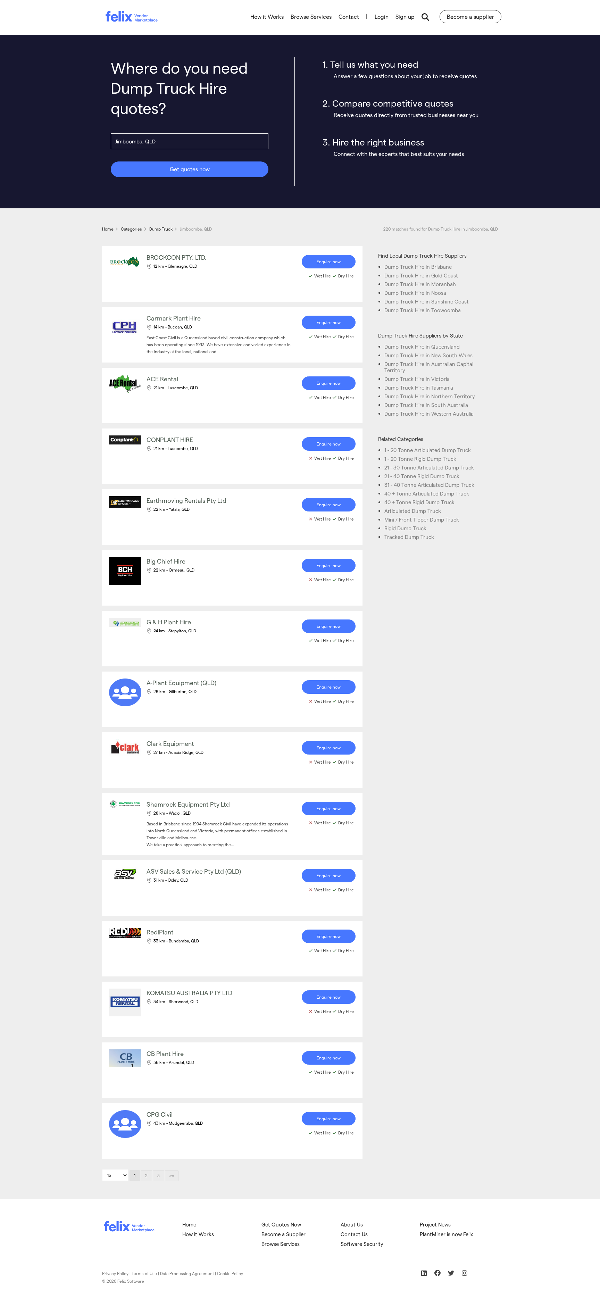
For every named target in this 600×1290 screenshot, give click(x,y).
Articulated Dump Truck (412, 511)
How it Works (267, 16)
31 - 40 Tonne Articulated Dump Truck (429, 485)
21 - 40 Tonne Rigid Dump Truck (421, 476)
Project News (435, 1224)
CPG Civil (160, 1114)
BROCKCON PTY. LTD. (177, 257)
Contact (349, 16)
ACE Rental (162, 378)
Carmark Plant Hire (174, 318)
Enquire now (329, 261)
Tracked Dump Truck (409, 537)
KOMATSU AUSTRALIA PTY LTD (189, 992)
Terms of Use (144, 1273)
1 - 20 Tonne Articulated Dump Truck (427, 450)
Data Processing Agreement (187, 1273)
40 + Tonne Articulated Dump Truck (426, 493)
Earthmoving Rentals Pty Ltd (186, 500)
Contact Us (354, 1234)
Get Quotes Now (281, 1224)
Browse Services (311, 16)
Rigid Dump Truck (405, 528)
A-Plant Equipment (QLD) (181, 682)
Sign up (405, 16)
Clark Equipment (170, 743)
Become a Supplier (283, 1234)
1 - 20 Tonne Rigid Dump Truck (420, 459)
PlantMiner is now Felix (446, 1234)
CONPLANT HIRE (170, 439)
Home (189, 1224)
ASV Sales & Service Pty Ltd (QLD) (194, 871)
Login (382, 16)
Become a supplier (470, 16)
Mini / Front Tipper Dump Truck (421, 519)
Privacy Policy (115, 1273)
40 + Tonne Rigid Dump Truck (419, 502)
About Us (352, 1224)
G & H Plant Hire (169, 621)
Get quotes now (190, 169)
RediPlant (160, 931)
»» (171, 1175)
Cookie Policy (230, 1273)
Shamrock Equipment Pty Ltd (188, 804)
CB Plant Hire (165, 1053)
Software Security (362, 1244)
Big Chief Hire (166, 561)
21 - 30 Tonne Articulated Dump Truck (429, 467)
